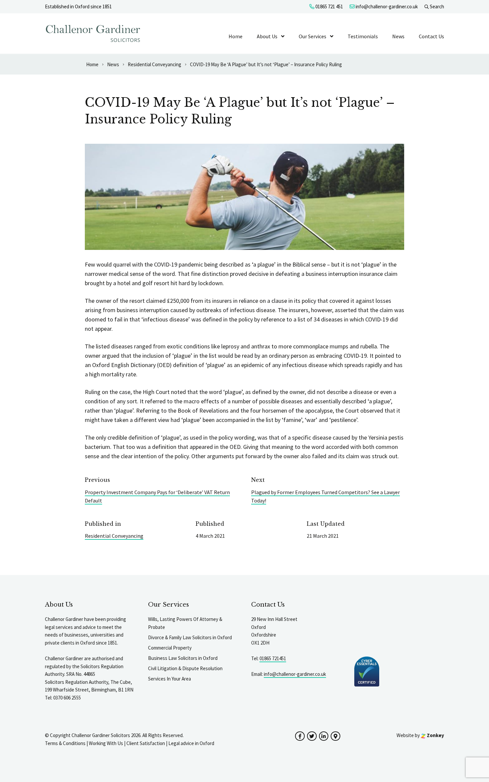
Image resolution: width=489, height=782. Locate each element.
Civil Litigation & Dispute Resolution (185, 668)
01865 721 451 (328, 6)
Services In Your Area (169, 679)
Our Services (312, 36)
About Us (267, 36)
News (398, 36)
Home (236, 36)
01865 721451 (272, 658)
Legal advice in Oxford (191, 743)
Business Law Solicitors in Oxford (183, 658)
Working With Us (106, 743)
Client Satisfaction (145, 743)
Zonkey (435, 735)
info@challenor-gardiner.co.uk (386, 6)
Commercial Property (170, 648)
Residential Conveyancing (114, 535)
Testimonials (363, 36)
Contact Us (431, 36)
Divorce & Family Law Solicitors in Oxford (190, 637)
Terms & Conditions (65, 743)
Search (436, 6)
